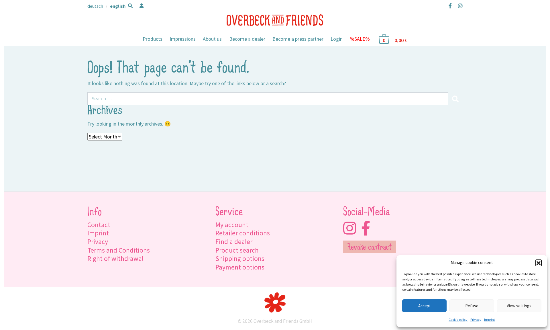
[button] (538, 262)
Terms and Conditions (118, 250)
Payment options (239, 267)
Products (152, 39)
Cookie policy (458, 319)
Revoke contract (369, 247)
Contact (98, 224)
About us (212, 39)
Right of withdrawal (115, 258)
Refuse (471, 305)
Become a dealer (247, 39)
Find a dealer (233, 241)
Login (337, 39)
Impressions (183, 39)
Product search (237, 250)
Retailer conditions (242, 233)
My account (231, 224)
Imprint (489, 319)
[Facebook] (450, 6)
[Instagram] (459, 6)
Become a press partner (297, 39)
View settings (519, 305)
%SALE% (360, 39)
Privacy (475, 319)
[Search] (455, 98)
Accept (424, 305)
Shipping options (239, 258)
